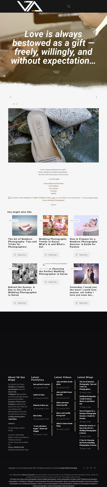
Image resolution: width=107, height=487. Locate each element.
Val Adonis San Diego (17, 479)
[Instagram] (94, 468)
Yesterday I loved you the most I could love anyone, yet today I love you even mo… (83, 291)
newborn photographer (54, 486)
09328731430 (19, 447)
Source (53, 205)
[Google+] (87, 468)
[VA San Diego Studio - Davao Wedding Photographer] (28, 6)
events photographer (63, 479)
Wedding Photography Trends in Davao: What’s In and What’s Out (53, 243)
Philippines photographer (89, 479)
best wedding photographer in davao (30, 484)
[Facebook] (84, 468)
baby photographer (69, 486)
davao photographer (30, 479)
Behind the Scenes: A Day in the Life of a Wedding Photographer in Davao (22, 291)
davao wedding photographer (47, 479)
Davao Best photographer (55, 481)
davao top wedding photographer (74, 481)
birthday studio (75, 479)
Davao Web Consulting (68, 468)
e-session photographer (50, 484)
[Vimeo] (91, 468)
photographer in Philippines (18, 481)
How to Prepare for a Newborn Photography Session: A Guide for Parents (83, 243)
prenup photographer (65, 484)
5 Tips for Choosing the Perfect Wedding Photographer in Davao (53, 271)
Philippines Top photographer (36, 481)
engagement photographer (81, 484)
